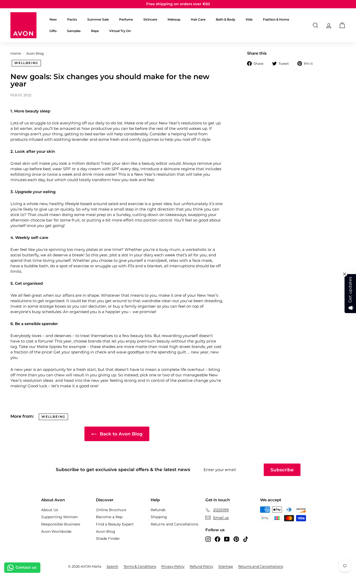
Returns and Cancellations (174, 524)
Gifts (53, 31)
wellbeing (26, 63)
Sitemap (225, 566)
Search (112, 566)
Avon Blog (35, 53)
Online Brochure (111, 510)
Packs (72, 19)
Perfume (126, 19)
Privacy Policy (173, 566)
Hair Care (198, 19)
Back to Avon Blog (121, 433)
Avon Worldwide (56, 531)
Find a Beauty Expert (115, 524)
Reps (95, 31)
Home (15, 53)
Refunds (158, 510)
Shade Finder (108, 538)
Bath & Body (225, 19)
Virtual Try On (120, 31)
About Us (49, 510)
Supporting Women (59, 517)
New (53, 19)
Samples (74, 31)
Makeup (174, 19)
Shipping (159, 517)
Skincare (150, 19)
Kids (249, 19)
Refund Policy (201, 566)
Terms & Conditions (140, 566)
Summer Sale (98, 19)
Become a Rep (109, 517)
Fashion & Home (276, 19)
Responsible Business (60, 524)
